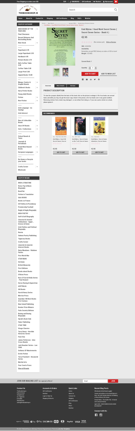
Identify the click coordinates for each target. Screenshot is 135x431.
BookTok (21, 191)
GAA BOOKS (22, 198)
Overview (48, 86)
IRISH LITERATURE (24, 183)
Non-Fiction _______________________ (26, 103)
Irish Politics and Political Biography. (27, 228)
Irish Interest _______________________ (26, 115)
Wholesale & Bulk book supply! (103, 391)
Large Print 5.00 (24, 72)
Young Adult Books (25, 94)
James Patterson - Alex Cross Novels (26, 341)
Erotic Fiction (23, 354)
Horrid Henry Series (25, 293)
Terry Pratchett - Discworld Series (28, 358)
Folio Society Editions (26, 310)
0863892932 (75, 1)
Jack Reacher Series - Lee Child (27, 346)
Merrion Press (23, 296)
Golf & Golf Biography (26, 217)
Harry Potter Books (25, 91)
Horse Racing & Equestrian (27, 283)
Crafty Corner (23, 167)
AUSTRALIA (22, 286)
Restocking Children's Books (86, 23)
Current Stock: (87, 61)
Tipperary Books (24, 239)
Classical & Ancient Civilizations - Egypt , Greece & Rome (25, 222)
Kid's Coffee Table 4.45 (25, 64)
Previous (44, 46)
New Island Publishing (26, 304)
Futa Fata (21, 337)
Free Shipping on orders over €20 (27, 1)
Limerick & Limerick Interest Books (25, 246)
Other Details (60, 86)
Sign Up (50, 396)
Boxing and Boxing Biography (24, 315)
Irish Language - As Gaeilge (25, 109)
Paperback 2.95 (23, 50)
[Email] (87, 79)
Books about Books (25, 271)
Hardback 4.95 (23, 57)
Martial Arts (22, 362)
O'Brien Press (23, 275)
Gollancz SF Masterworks (27, 351)
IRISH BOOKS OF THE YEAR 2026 (25, 30)
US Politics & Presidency (27, 204)
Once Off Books (24, 126)
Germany (21, 262)
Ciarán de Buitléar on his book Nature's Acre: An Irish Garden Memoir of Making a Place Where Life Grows (106, 395)
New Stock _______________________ (26, 45)
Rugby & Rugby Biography (27, 210)
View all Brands (23, 368)
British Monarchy (24, 265)
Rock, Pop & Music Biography (24, 187)
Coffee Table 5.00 (24, 68)
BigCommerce (47, 429)
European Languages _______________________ (26, 154)
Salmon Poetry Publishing (27, 236)
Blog (72, 18)
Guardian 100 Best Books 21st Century (27, 300)
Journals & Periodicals (22, 143)
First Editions (23, 268)
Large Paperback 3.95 (26, 53)
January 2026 (72, 23)
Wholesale (22, 170)
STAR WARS (22, 259)
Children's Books (24, 88)
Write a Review (111, 42)
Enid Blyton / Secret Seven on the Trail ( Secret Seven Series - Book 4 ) (80, 141)
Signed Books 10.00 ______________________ (26, 77)
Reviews (72, 86)
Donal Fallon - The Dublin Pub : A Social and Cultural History (105, 400)
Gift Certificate (86, 1)
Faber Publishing (24, 322)
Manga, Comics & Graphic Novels (24, 83)
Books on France (24, 201)
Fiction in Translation (25, 194)
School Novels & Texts (24, 137)
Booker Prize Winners (26, 307)
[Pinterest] (99, 79)
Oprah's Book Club (24, 319)
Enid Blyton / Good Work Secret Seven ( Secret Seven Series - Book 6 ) (64, 25)
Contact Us (39, 18)
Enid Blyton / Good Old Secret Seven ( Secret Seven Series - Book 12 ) (60, 141)
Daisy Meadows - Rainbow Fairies (27, 251)
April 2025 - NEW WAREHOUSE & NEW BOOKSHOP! (105, 405)
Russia (20, 232)
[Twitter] (95, 79)
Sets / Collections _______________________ (26, 131)
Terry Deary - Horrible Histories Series (26, 333)
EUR (64, 1)
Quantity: (84, 68)
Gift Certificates (61, 18)
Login (44, 396)
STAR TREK (22, 325)
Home (20, 18)
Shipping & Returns (48, 398)
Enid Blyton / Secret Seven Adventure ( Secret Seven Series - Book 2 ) (99, 141)
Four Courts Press (24, 365)
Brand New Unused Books (25, 148)
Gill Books (21, 289)
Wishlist (98, 1)
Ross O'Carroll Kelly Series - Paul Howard (28, 279)
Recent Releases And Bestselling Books (26, 39)
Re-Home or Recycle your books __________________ (25, 161)
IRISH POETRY (23, 213)
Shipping (50, 18)
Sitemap (34, 429)
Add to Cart (61, 152)
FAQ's (79, 18)
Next (78, 46)
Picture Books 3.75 (25, 60)
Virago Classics (23, 328)
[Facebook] (83, 79)
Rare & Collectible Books (24, 121)
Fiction (20, 97)
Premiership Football (25, 207)
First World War (23, 256)
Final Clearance (23, 34)
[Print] (91, 79)
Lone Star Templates (64, 429)
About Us (29, 18)
